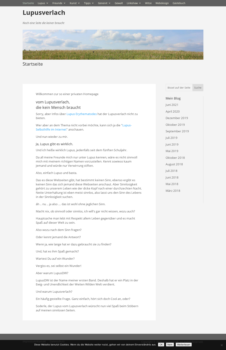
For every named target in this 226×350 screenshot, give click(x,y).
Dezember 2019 (177, 118)
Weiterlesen (183, 344)
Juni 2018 (172, 177)
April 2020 (173, 111)
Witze (148, 3)
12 (126, 52)
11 (123, 52)
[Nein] (221, 345)
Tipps (87, 3)
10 (120, 52)
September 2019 (177, 131)
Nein (170, 344)
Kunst (73, 3)
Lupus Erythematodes (82, 114)
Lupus (41, 3)
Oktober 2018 (175, 158)
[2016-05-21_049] (113, 58)
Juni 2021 (172, 105)
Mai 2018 (172, 184)
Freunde (57, 3)
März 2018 (173, 191)
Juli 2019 (171, 138)
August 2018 (174, 164)
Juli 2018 (171, 171)
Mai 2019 (172, 151)
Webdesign (162, 3)
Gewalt (119, 3)
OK (161, 344)
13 (129, 52)
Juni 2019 (172, 144)
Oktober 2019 (175, 125)
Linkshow (132, 3)
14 (132, 52)
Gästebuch (179, 3)
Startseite (28, 3)
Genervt (102, 3)
